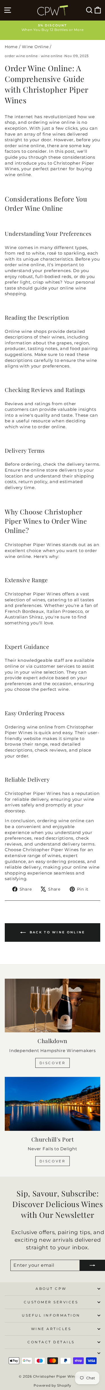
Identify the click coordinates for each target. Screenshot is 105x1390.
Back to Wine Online (56, 932)
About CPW (51, 1289)
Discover (52, 1063)
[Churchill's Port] (52, 1104)
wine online (51, 56)
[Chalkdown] (52, 1006)
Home (11, 46)
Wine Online (35, 46)
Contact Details (51, 1342)
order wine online (21, 56)
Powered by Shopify (52, 1385)
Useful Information (51, 1315)
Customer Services (51, 1302)
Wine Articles (51, 1329)
